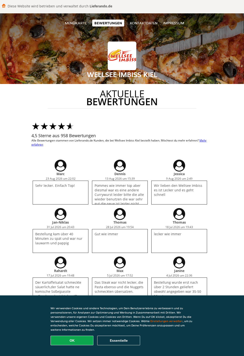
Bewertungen (108, 23)
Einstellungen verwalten (166, 321)
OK (72, 340)
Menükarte (75, 23)
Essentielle (119, 340)
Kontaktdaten (144, 23)
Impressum (173, 23)
